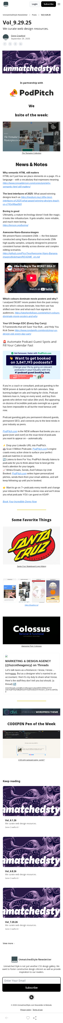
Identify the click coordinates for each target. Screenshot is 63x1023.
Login (35, 4)
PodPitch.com (10, 431)
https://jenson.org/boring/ (15, 225)
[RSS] (31, 997)
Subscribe (48, 4)
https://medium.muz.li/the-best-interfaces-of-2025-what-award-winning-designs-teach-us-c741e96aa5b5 (31, 200)
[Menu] (59, 3)
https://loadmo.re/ (31, 605)
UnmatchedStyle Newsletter (15, 15)
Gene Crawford (18, 36)
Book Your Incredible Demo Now (20, 501)
